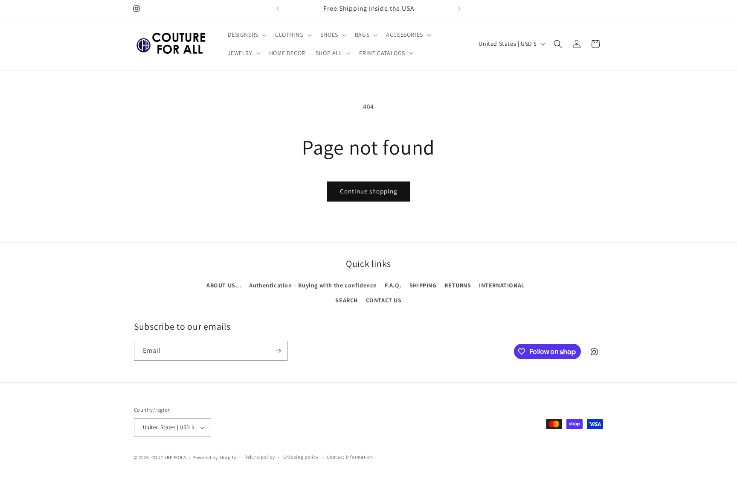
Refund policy (259, 457)
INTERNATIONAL (502, 285)
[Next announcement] (459, 8)
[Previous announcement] (277, 8)
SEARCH (346, 300)
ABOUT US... (223, 285)
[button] (246, 35)
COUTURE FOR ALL (171, 457)
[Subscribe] (277, 351)
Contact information (350, 457)
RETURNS (457, 285)
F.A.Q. (393, 285)
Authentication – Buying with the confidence (313, 285)
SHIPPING (423, 285)
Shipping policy (301, 457)
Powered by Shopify (214, 457)
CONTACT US (384, 300)
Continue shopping (369, 191)
